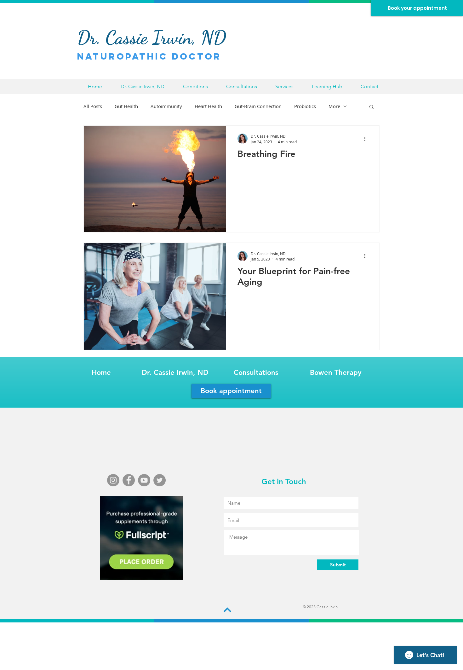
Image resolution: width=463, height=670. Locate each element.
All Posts (92, 106)
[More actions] (367, 138)
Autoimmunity (166, 106)
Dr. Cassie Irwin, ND (175, 372)
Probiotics (305, 106)
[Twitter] (159, 480)
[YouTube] (144, 480)
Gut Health (126, 106)
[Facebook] (129, 480)
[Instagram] (113, 480)
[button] (195, 86)
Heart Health (208, 106)
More (334, 106)
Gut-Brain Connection (258, 106)
